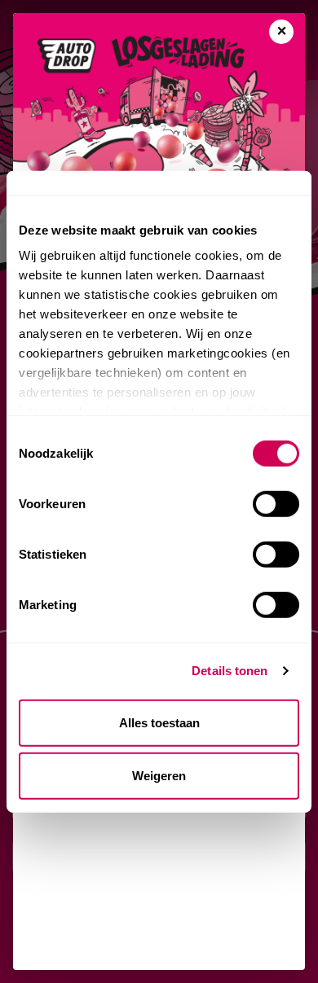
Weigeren (159, 776)
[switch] (276, 503)
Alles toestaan (159, 722)
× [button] (281, 31)
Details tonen (229, 671)
